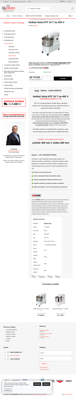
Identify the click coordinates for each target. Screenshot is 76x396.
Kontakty (6, 1)
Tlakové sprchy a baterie (10, 82)
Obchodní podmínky (11, 329)
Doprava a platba (10, 334)
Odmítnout (37, 384)
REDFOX (35, 25)
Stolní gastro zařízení (9, 34)
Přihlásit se (44, 364)
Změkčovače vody (9, 91)
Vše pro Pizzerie (8, 43)
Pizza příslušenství (14, 62)
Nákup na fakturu (11, 336)
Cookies (8, 338)
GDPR (8, 341)
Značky (6, 94)
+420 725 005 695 (15, 355)
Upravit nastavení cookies (39, 394)
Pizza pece (11, 46)
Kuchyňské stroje (8, 40)
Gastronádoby (8, 76)
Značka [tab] (54, 91)
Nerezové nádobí (8, 79)
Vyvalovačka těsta (13, 58)
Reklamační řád (10, 332)
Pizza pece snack (13, 49)
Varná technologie (9, 37)
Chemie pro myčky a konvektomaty (13, 88)
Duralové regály (8, 85)
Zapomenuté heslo (44, 369)
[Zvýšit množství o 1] (51, 78)
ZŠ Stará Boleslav (44, 336)
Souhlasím (46, 384)
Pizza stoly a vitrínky (14, 52)
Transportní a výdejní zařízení (12, 65)
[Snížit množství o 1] (44, 78)
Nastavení (8, 390)
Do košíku (63, 78)
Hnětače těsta (12, 55)
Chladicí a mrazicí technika (11, 68)
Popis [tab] (37, 91)
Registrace (69, 1)
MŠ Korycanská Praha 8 (45, 333)
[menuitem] (8, 15)
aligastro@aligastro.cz (19, 1)
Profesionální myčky (9, 31)
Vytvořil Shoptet (68, 394)
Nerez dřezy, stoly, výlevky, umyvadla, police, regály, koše (14, 72)
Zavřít (37, 84)
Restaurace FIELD (44, 330)
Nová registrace (43, 367)
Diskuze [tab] (44, 91)
